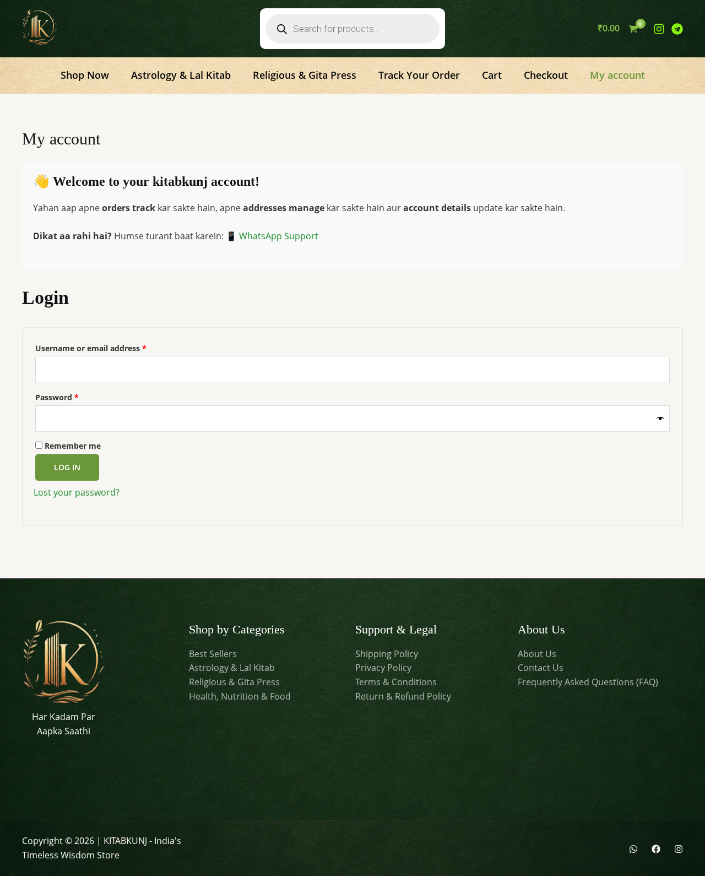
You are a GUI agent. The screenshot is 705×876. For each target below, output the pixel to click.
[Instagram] (659, 29)
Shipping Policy (386, 654)
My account (617, 75)
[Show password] (660, 419)
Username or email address (107, 347)
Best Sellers (213, 654)
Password (73, 396)
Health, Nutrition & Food (240, 696)
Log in (67, 467)
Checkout (546, 75)
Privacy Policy (383, 668)
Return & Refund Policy (403, 696)
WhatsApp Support (278, 236)
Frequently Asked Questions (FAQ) (588, 682)
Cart (492, 75)
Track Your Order (419, 75)
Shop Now (85, 75)
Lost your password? (77, 492)
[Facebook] (656, 849)
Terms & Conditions (396, 682)
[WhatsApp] (633, 849)
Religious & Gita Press (304, 75)
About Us (537, 654)
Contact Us (540, 668)
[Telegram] (677, 29)
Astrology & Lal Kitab (181, 75)
